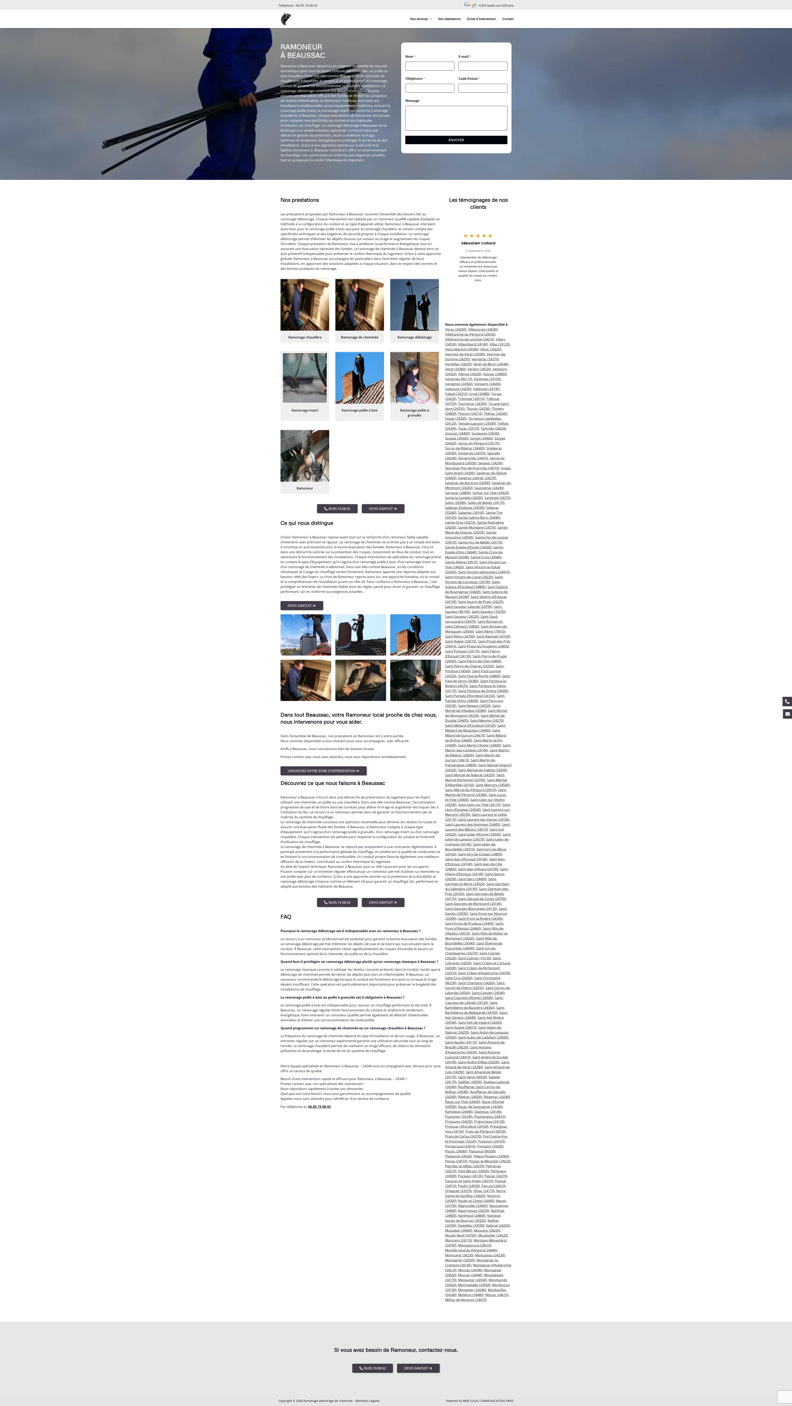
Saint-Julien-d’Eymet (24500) (479, 834)
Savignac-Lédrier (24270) (477, 478)
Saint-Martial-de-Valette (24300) (482, 770)
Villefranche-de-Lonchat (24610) (469, 339)
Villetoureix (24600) (483, 329)
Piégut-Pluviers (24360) (491, 1156)
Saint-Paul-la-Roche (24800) (479, 676)
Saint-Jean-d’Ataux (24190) (478, 869)
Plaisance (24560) (458, 1156)
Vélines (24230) (469, 374)
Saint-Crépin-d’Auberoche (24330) (484, 973)
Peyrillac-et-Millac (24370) (464, 1166)
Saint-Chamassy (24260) (476, 983)
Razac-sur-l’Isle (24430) (462, 1101)
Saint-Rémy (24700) (460, 636)
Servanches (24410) (473, 458)
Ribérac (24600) (470, 1097)
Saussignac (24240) (489, 488)
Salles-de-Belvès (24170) (486, 502)
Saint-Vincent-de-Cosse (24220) (469, 577)
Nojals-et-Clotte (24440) (476, 1200)
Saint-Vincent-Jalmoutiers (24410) (484, 572)
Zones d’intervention (481, 19)
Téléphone (415, 79)
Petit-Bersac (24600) (473, 1171)
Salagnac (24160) (471, 512)
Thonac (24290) (478, 408)
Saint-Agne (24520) (472, 1077)
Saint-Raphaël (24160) (493, 636)
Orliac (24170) (484, 1191)
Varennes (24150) (487, 379)
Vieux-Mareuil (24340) (461, 349)
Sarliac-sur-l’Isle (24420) (491, 493)
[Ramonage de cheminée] (359, 305)
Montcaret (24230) (459, 1255)
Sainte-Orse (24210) (460, 522)
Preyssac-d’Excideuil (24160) (466, 1126)
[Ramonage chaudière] (304, 305)
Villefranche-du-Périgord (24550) (470, 334)
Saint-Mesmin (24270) (487, 720)
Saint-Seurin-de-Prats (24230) (480, 601)
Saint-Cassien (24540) (488, 993)
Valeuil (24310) (456, 394)
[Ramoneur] (304, 456)
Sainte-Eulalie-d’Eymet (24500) (468, 547)
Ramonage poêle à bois (360, 410)
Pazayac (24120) (470, 1176)
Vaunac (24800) (495, 374)
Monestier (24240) (472, 1290)
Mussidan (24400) (458, 1230)
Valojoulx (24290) (458, 389)
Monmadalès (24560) (474, 1285)
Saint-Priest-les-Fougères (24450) (483, 646)
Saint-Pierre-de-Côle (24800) (479, 661)
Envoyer (456, 140)
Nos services (419, 19)
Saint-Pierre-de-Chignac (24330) (469, 666)
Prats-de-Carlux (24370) (463, 1136)
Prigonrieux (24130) (489, 1121)
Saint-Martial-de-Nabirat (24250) (470, 775)
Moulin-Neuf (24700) (460, 1235)
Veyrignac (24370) (485, 359)
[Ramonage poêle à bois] (359, 378)
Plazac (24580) (456, 1151)
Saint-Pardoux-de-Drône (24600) (483, 691)
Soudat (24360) (456, 438)
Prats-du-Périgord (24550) (486, 1131)
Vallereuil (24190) (486, 389)
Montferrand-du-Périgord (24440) (471, 1250)
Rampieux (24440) (459, 1111)
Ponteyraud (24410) (460, 1146)
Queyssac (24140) (487, 1111)
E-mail (464, 57)
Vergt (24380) (455, 369)
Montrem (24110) (458, 1240)
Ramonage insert (305, 410)
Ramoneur (305, 488)
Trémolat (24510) (471, 398)
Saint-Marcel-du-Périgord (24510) (470, 790)
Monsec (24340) (470, 1270)
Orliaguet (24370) (458, 1191)
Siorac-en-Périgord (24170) (479, 443)
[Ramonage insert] (304, 378)
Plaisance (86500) (482, 1151)
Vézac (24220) (490, 349)
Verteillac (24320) (458, 364)
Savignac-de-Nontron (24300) (467, 483)
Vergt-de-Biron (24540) (490, 364)
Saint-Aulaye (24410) (460, 1027)
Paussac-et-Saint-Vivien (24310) (469, 1181)
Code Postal (469, 79)
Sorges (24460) (481, 438)
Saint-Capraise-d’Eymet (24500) (469, 998)
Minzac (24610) (496, 1295)
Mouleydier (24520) (493, 1235)
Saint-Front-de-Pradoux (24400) (469, 923)
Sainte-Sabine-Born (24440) (479, 517)
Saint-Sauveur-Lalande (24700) (468, 606)
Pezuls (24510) (456, 1161)
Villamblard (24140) (473, 344)
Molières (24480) (471, 1295)
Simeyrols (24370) (472, 453)
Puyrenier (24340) (459, 1116)
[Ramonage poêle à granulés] (414, 378)
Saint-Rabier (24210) (460, 641)
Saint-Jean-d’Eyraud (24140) (466, 859)
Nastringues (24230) (473, 1210)
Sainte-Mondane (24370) (477, 527)
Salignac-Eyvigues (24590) (464, 507)
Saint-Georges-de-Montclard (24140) (473, 903)
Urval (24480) (479, 394)
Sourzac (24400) (457, 433)
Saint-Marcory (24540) (493, 785)
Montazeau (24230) (490, 1255)
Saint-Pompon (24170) (462, 651)
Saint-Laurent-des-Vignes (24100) (483, 819)
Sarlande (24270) (497, 497)
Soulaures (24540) (485, 433)
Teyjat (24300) (456, 418)
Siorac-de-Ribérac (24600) (465, 448)
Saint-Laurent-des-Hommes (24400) (472, 824)
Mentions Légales (368, 1401)
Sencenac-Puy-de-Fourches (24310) (472, 468)
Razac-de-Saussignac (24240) (480, 1106)
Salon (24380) (455, 502)
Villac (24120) (500, 344)
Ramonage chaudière (305, 337)
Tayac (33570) (468, 428)
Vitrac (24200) (455, 329)
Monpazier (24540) (472, 1280)
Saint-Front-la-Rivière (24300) (480, 918)
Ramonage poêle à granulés (414, 413)
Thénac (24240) (495, 413)
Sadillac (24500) (470, 1082)
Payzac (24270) (495, 1176)
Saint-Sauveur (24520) (462, 616)
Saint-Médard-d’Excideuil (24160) (470, 725)
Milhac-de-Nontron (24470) (466, 1299)
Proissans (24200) (459, 1121)
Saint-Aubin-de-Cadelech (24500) (483, 1037)
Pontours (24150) (491, 1141)
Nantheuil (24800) (472, 1215)
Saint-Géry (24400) (472, 879)
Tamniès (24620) (493, 428)
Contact (508, 19)
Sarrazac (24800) (458, 493)
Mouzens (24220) (487, 1230)
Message (412, 101)
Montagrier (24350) (460, 1260)
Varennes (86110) (458, 379)
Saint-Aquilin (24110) (461, 1042)
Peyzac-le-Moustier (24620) (490, 1161)
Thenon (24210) (470, 413)
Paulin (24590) (469, 1186)
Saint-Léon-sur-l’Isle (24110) (479, 804)
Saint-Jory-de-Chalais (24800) (480, 854)
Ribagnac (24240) (497, 1097)
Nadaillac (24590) (471, 1225)
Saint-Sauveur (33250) (489, 611)
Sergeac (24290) (490, 463)
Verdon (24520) (479, 369)
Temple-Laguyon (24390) (477, 423)
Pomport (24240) (490, 1146)
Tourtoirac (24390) (472, 403)
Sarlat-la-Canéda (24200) (464, 497)
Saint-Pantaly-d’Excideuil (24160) (470, 696)
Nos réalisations (449, 19)
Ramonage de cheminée (359, 337)
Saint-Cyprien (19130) (474, 958)
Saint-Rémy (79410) (490, 631)
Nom (410, 57)
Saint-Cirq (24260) (459, 978)
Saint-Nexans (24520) (474, 705)
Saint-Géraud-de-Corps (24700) (482, 898)
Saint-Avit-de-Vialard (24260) (480, 1022)
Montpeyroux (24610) (474, 1245)
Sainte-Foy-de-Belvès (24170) (480, 542)
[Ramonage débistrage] (414, 305)
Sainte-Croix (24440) (486, 557)
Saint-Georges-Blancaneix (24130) (471, 908)
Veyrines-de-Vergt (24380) (465, 354)
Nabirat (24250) (498, 1225)
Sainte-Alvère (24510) (461, 562)
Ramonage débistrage (414, 337)
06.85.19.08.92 (307, 5)
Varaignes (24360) (459, 384)
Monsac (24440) (470, 1275)
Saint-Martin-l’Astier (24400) (479, 745)
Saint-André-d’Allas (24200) (479, 1062)
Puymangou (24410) (489, 1116)
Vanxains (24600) (487, 384)
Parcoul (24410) (494, 1186)
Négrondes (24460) (473, 1205)
